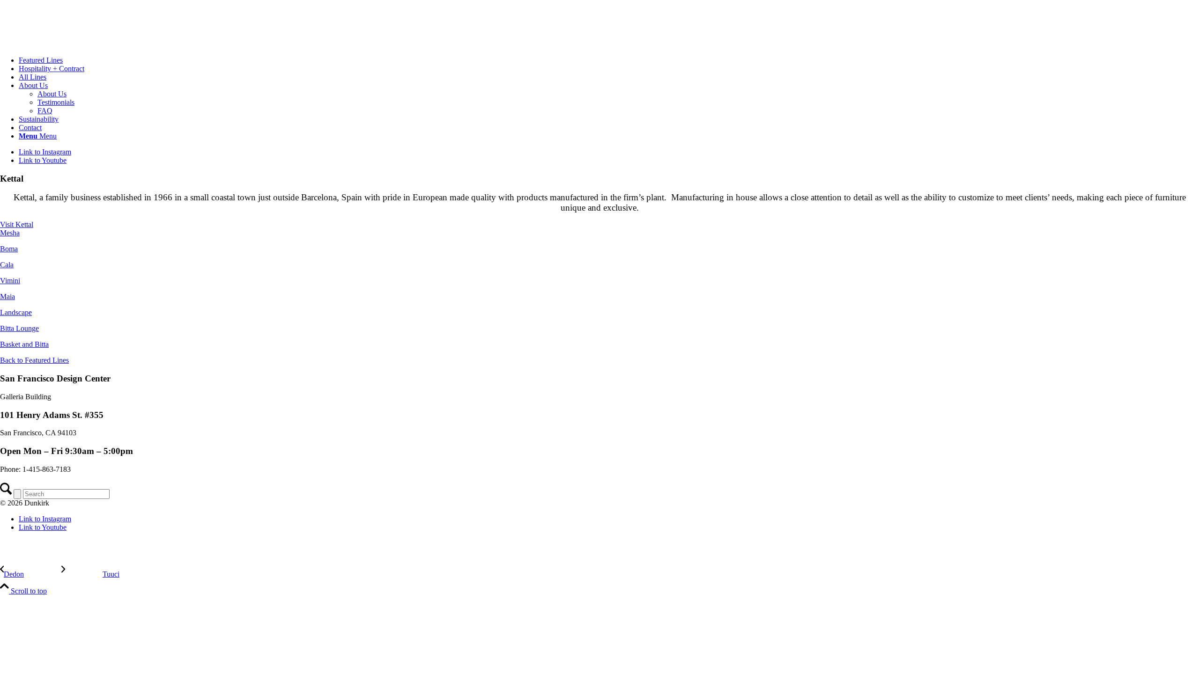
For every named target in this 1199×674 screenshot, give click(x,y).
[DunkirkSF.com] (70, 44)
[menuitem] (609, 60)
